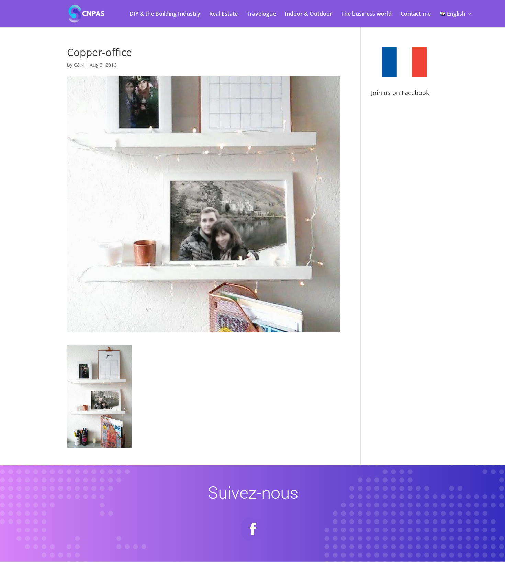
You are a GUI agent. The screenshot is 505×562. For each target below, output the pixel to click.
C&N (79, 64)
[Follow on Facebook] (253, 529)
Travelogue (261, 14)
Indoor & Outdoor (308, 14)
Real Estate (223, 14)
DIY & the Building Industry (165, 14)
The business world (366, 14)
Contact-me (416, 14)
